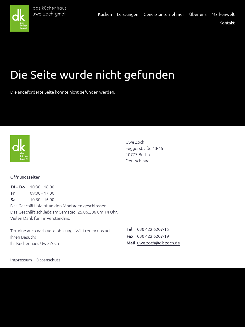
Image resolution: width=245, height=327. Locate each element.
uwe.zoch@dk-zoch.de (158, 242)
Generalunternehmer (164, 14)
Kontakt (227, 22)
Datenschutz (48, 259)
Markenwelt (223, 14)
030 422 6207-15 (153, 228)
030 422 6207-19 (153, 235)
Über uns (197, 14)
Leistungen (127, 14)
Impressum (21, 259)
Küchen (105, 14)
